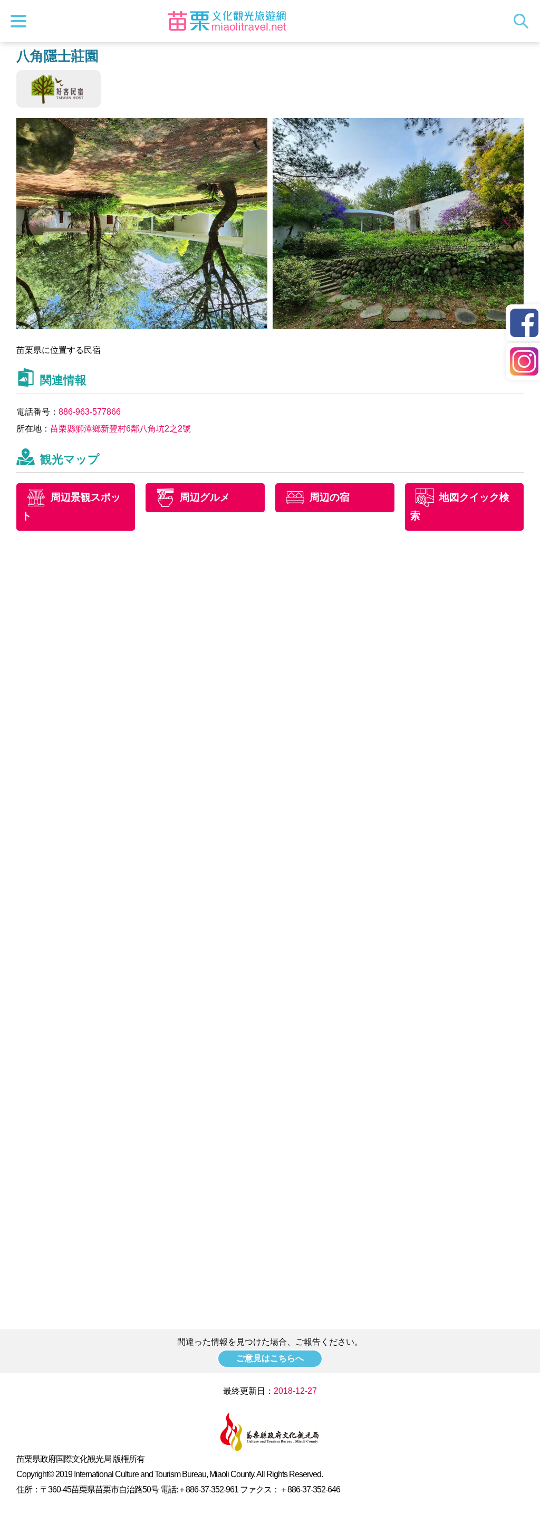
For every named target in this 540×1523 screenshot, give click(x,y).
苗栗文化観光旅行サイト (227, 21)
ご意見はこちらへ (270, 1358)
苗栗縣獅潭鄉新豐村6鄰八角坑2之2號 (120, 428)
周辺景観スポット (71, 507)
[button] (506, 226)
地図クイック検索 (459, 507)
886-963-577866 (90, 411)
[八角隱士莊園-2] (398, 326)
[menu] (21, 21)
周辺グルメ (205, 497)
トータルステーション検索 (523, 21)
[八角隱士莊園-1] (142, 326)
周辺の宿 (330, 497)
